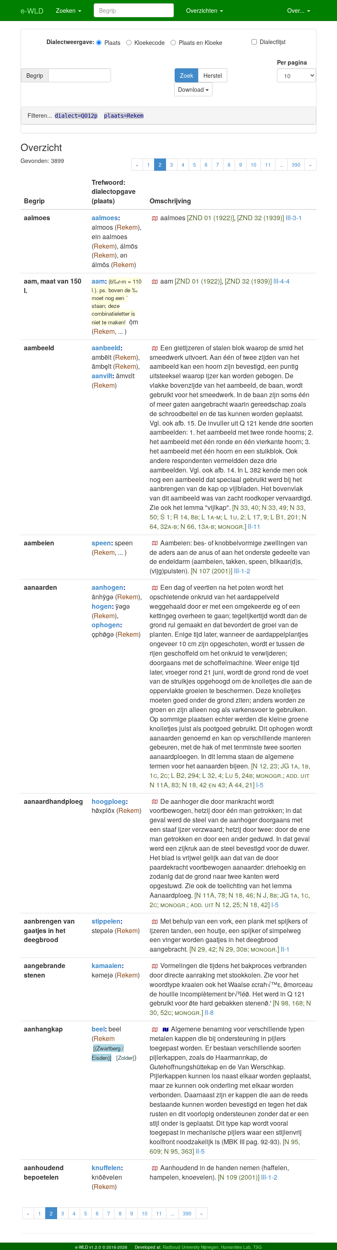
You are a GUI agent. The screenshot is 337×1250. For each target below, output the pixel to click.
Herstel (212, 75)
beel (98, 1029)
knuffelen (106, 1167)
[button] (155, 218)
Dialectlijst (273, 41)
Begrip (34, 75)
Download (191, 89)
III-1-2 (242, 570)
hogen (102, 606)
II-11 (254, 526)
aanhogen (107, 587)
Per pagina (292, 62)
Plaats (112, 42)
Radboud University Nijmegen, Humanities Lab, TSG (212, 1247)
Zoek (186, 75)
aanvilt (102, 375)
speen (101, 542)
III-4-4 (281, 281)
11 (268, 164)
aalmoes (105, 217)
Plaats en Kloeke (200, 42)
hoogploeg (109, 801)
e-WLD (32, 10)
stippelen (106, 921)
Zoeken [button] (66, 10)
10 (253, 164)
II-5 (200, 1151)
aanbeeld (106, 347)
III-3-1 (294, 217)
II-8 (209, 1012)
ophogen (106, 624)
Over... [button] (296, 10)
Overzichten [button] (202, 10)
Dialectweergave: (70, 41)
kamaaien (107, 965)
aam (98, 281)
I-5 (259, 784)
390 (296, 164)
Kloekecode (149, 42)
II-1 (285, 949)
